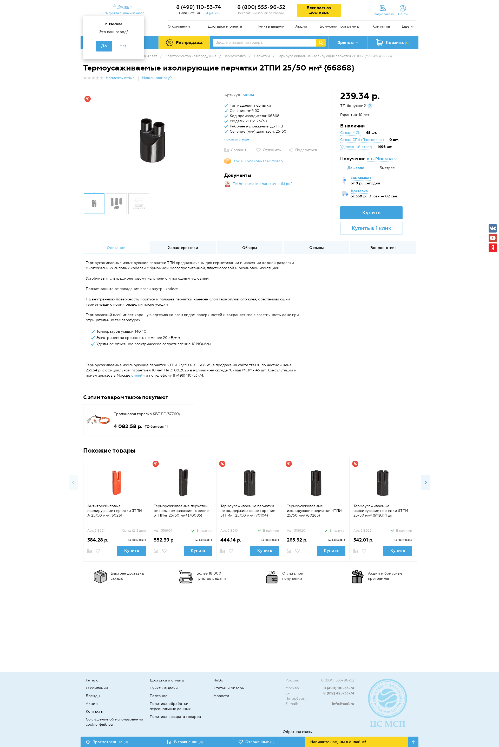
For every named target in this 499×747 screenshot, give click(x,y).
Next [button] (425, 482)
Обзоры (249, 248)
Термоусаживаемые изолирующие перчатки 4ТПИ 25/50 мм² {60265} (314, 511)
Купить (371, 212)
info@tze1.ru (343, 703)
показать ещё (236, 139)
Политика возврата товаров (175, 716)
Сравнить (239, 150)
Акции (301, 26)
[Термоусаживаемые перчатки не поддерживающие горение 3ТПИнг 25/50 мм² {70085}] (183, 483)
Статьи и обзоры (229, 688)
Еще (405, 26)
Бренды (93, 696)
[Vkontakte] (493, 228)
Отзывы (316, 248)
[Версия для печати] (413, 79)
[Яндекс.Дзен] (493, 247)
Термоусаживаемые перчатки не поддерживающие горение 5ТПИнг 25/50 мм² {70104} (247, 511)
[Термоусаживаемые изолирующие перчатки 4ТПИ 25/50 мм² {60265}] (316, 483)
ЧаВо (218, 680)
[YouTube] (493, 238)
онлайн (138, 375)
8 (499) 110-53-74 (198, 7)
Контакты (381, 26)
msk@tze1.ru (212, 13)
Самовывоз (361, 178)
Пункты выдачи (271, 26)
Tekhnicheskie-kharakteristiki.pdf (262, 184)
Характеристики (183, 248)
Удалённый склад (356, 147)
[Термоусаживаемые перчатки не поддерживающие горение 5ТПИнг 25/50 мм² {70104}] (249, 483)
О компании (179, 26)
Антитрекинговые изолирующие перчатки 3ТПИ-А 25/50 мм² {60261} (115, 511)
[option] (151, 141)
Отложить (272, 150)
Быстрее (387, 168)
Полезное (158, 696)
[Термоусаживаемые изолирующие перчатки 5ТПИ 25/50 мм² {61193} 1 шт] (382, 483)
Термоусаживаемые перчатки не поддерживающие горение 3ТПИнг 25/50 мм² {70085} (181, 511)
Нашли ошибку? (157, 78)
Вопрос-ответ (383, 248)
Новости (221, 696)
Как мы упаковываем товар (258, 161)
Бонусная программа (339, 26)
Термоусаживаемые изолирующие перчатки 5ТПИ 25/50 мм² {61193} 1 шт (380, 511)
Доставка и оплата (225, 26)
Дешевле (355, 168)
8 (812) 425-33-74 (338, 693)
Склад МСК (350, 133)
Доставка (359, 191)
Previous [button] (73, 482)
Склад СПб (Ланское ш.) (362, 140)
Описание (116, 248)
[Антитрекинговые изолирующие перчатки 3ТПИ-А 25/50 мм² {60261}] (116, 483)
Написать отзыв (120, 78)
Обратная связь (297, 732)
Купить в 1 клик (371, 228)
